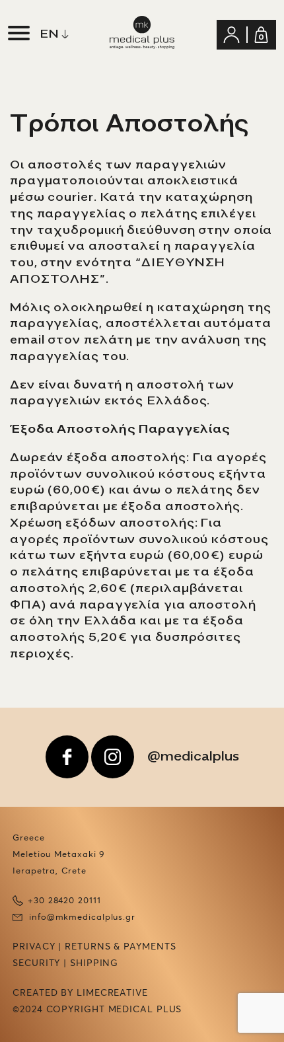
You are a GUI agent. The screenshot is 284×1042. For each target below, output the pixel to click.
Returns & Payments (120, 946)
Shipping (94, 963)
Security (36, 963)
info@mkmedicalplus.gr (82, 917)
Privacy (34, 946)
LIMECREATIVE (112, 993)
